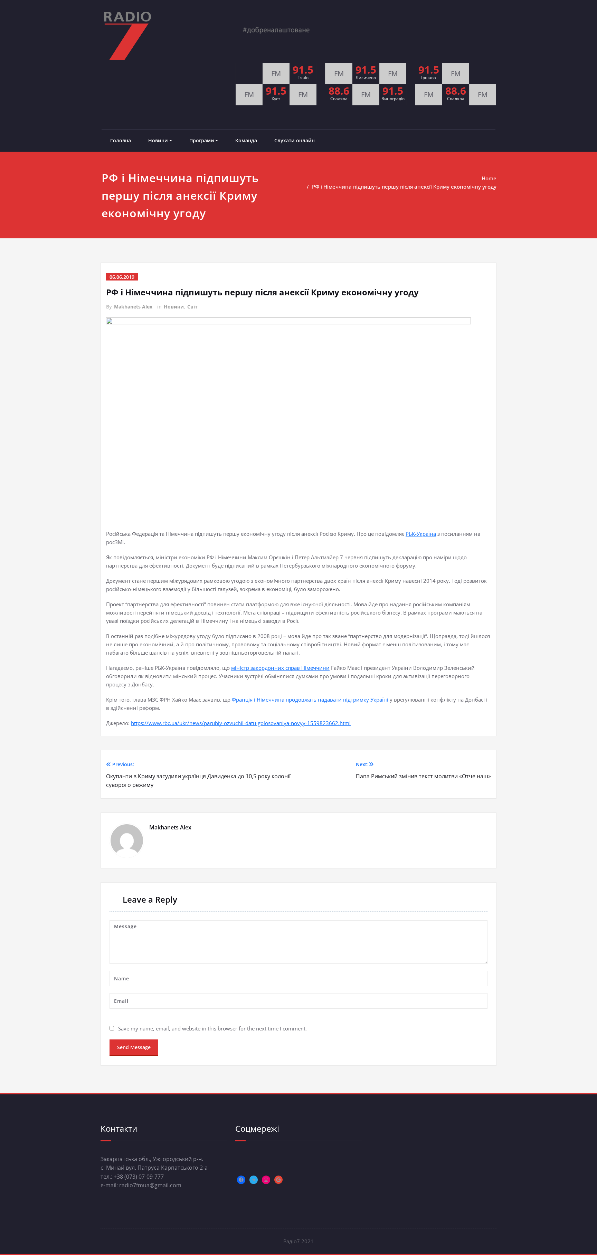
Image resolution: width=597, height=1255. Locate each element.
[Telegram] (253, 1180)
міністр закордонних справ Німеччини (280, 667)
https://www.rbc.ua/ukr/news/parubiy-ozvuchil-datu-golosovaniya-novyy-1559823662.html (241, 723)
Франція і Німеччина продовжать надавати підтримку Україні (310, 699)
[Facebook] (241, 1180)
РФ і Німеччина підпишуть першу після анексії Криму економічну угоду (404, 186)
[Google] (278, 1180)
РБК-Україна (421, 533)
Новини (158, 140)
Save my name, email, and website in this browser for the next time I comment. (212, 1028)
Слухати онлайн (294, 140)
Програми (201, 140)
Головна (120, 140)
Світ (192, 306)
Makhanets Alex (133, 306)
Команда (246, 140)
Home (489, 178)
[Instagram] (266, 1180)
